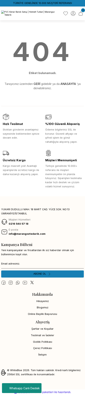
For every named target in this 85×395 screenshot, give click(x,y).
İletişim (42, 354)
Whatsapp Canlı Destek (24, 388)
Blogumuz (42, 307)
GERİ (37, 84)
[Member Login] (73, 13)
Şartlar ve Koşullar (42, 328)
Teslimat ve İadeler (42, 335)
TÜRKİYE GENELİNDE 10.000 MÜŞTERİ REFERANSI (42, 3)
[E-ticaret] (42, 392)
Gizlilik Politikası (42, 341)
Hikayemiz (42, 301)
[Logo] (30, 13)
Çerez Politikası (42, 348)
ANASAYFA (68, 84)
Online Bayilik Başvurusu (42, 313)
